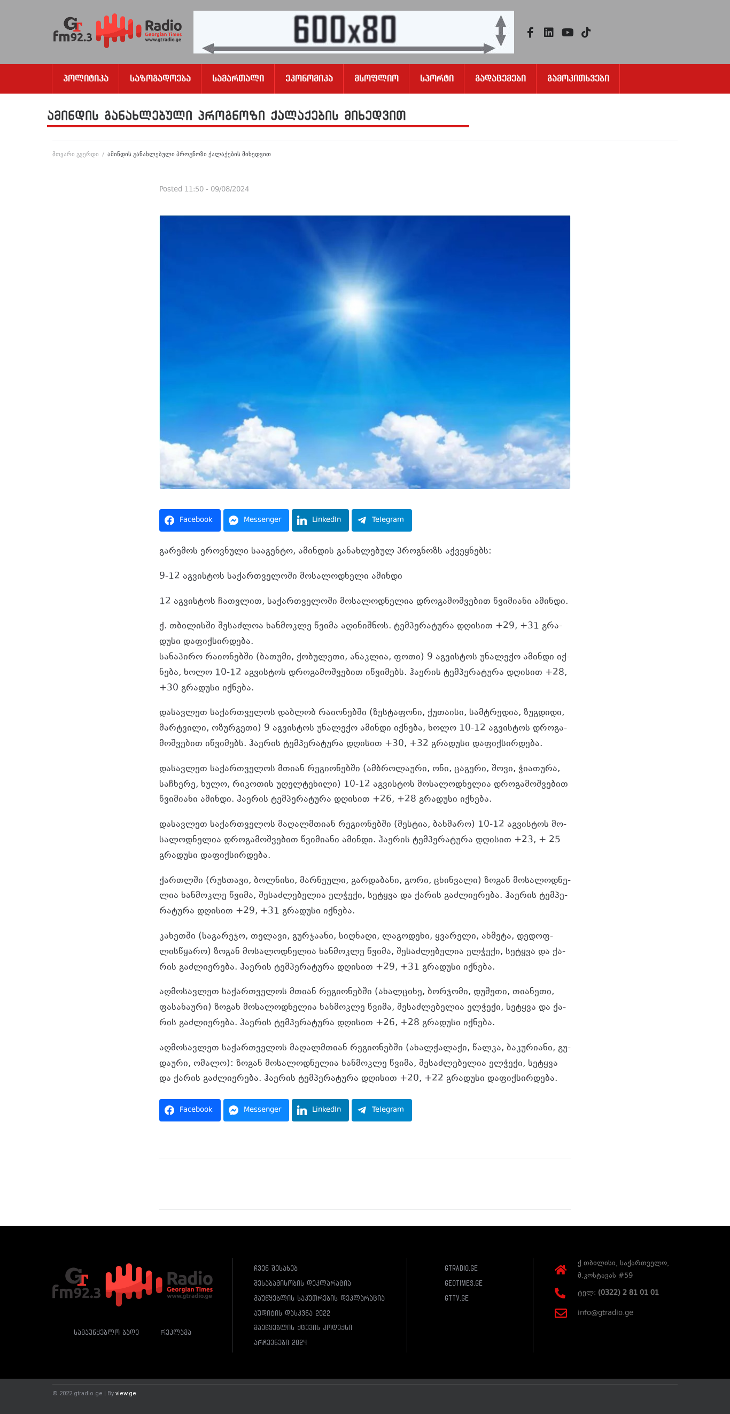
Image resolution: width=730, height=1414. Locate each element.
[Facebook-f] (530, 32)
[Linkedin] (548, 32)
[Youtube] (567, 32)
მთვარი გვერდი (75, 154)
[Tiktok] (586, 32)
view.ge (125, 1393)
